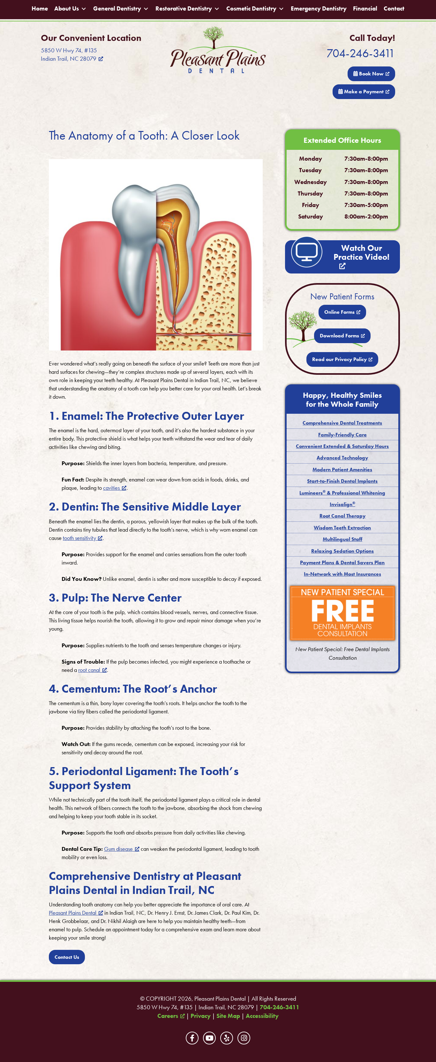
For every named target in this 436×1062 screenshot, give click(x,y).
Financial (365, 8)
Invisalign (342, 504)
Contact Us (67, 957)
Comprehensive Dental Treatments (342, 422)
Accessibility (262, 1016)
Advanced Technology (342, 457)
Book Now (371, 73)
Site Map (228, 1016)
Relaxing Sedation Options (342, 551)
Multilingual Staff (342, 539)
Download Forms (339, 335)
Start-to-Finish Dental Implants (342, 481)
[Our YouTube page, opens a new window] (209, 1038)
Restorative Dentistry (183, 8)
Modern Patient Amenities (342, 469)
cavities (111, 487)
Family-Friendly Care (342, 434)
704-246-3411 (361, 53)
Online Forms (339, 312)
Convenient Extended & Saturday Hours (342, 446)
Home (40, 8)
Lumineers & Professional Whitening (342, 492)
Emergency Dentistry (319, 8)
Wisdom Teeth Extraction (342, 527)
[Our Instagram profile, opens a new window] (243, 1038)
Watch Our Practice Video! (361, 252)
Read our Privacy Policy (339, 359)
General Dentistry (117, 8)
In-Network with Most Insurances (342, 574)
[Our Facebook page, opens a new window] (192, 1038)
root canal (89, 669)
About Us (66, 8)
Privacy (201, 1016)
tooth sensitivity (79, 538)
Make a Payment (363, 91)
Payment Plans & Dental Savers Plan (342, 562)
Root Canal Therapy (342, 515)
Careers (167, 1016)
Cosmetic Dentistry (251, 8)
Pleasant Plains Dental (72, 912)
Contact (394, 8)
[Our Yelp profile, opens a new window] (226, 1038)
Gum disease (118, 848)
